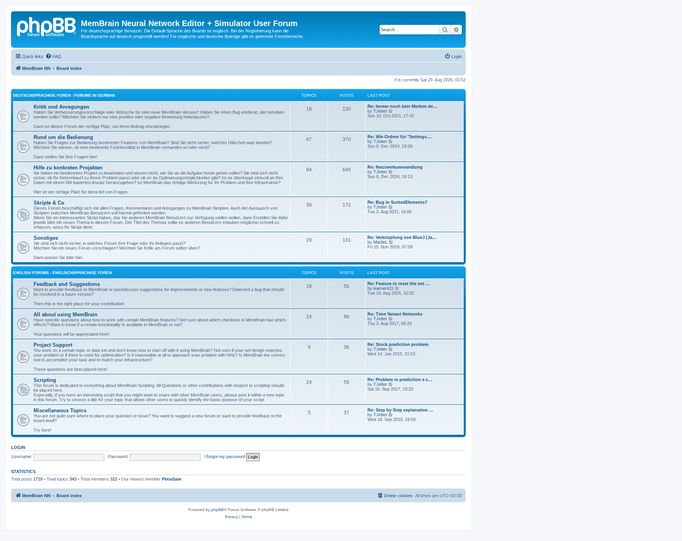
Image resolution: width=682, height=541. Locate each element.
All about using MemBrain (65, 314)
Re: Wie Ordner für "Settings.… (399, 136)
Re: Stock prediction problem (398, 344)
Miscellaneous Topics (60, 410)
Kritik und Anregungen (61, 107)
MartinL (380, 242)
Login (18, 447)
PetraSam (172, 479)
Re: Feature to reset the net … (398, 283)
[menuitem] (53, 56)
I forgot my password (224, 456)
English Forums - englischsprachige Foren (62, 272)
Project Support (53, 345)
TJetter (380, 111)
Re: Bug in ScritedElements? (397, 202)
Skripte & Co (49, 203)
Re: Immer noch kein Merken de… (402, 106)
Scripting (45, 380)
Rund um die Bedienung (63, 137)
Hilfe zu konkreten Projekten (68, 168)
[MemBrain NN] (47, 25)
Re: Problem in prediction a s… (399, 379)
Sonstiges (46, 238)
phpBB (217, 509)
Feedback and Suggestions (67, 284)
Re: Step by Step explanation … (400, 410)
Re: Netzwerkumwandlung (395, 167)
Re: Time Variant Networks (394, 314)
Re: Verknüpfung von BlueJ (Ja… (402, 237)
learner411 (383, 288)
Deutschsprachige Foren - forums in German (64, 95)
